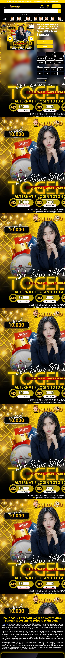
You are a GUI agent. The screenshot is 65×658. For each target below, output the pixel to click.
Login (45, 41)
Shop (5, 7)
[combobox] (31, 11)
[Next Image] (31, 38)
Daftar (45, 46)
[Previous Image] (10, 38)
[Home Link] (14, 6)
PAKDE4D (5, 624)
